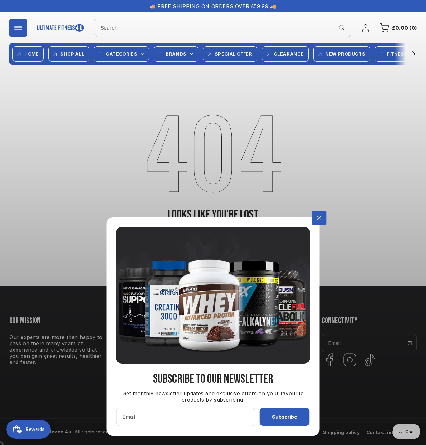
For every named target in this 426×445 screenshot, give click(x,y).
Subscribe (284, 417)
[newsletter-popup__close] (319, 218)
